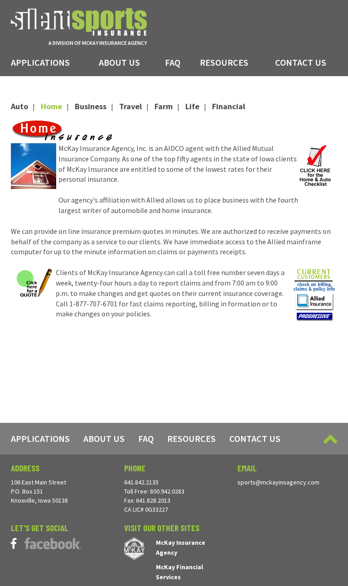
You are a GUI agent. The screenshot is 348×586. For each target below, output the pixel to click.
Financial (228, 106)
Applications (40, 62)
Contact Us (300, 62)
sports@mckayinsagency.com (278, 482)
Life (192, 106)
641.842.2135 (141, 482)
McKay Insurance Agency (180, 547)
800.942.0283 (167, 491)
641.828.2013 (153, 500)
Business (90, 106)
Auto (19, 106)
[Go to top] (330, 439)
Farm (164, 106)
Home (51, 106)
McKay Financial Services (179, 572)
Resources (224, 62)
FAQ (172, 62)
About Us (119, 62)
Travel (130, 106)
